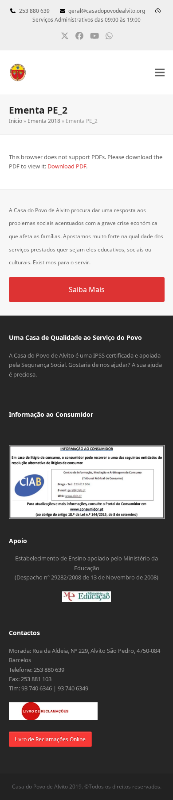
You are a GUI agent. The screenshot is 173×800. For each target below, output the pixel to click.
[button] (160, 72)
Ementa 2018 (44, 121)
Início (15, 121)
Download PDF (66, 166)
